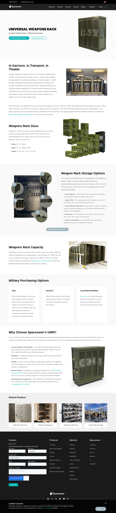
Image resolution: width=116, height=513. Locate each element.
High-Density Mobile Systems (56, 450)
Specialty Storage (55, 467)
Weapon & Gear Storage (57, 471)
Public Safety (74, 479)
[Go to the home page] (57, 493)
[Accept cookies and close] (106, 503)
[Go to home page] (15, 7)
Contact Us (84, 296)
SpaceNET (93, 464)
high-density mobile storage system (21, 114)
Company (92, 7)
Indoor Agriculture (75, 460)
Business (72, 448)
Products (52, 7)
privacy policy (47, 508)
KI (90, 460)
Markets (60, 7)
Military (72, 471)
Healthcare (73, 456)
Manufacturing (74, 467)
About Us (92, 448)
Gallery (76, 7)
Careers (92, 452)
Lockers (52, 456)
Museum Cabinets (55, 460)
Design (83, 7)
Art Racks (52, 445)
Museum (72, 475)
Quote (101, 7)
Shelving (52, 464)
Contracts (93, 445)
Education (73, 452)
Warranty (92, 456)
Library (72, 464)
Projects (68, 7)
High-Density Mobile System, (41, 261)
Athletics (72, 445)
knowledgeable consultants (20, 384)
